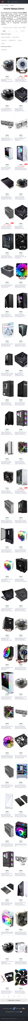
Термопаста (4, 40)
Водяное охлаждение (5, 37)
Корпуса (20, 40)
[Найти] (8, 1)
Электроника (4, 49)
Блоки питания (16, 37)
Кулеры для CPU (12, 40)
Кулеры (3, 43)
